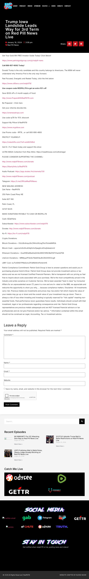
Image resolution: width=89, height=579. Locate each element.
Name (7, 362)
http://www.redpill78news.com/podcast (18, 176)
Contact (68, 6)
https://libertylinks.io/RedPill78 (14, 166)
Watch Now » (18, 444)
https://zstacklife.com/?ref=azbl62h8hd (18, 142)
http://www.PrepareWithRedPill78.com (18, 98)
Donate (60, 6)
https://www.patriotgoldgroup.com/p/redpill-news (22, 60)
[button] (69, 43)
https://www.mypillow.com (13, 127)
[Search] (82, 421)
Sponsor (37, 6)
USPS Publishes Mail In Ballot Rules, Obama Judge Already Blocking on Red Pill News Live (28, 452)
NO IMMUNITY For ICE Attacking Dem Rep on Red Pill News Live (26, 437)
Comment (8, 335)
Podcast (23, 6)
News (54, 6)
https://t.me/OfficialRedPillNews (24, 181)
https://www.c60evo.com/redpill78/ (16, 83)
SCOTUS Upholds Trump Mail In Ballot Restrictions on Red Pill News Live (70, 438)
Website (7, 380)
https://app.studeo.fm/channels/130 (29, 171)
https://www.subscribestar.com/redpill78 (31, 224)
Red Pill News (13, 45)
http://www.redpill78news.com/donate (18, 161)
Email (7, 371)
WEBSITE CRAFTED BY (68, 575)
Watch (45, 6)
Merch (30, 6)
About (15, 6)
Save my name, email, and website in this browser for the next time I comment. (38, 389)
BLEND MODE (81, 575)
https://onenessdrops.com (13, 113)
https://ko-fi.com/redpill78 (18, 233)
